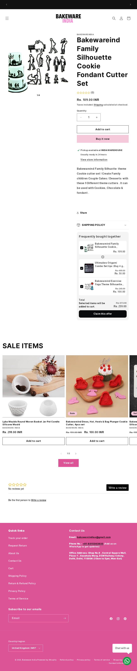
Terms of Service (18, 598)
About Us (13, 553)
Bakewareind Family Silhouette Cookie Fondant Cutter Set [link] (107, 245)
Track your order (18, 538)
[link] (89, 247)
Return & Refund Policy (22, 583)
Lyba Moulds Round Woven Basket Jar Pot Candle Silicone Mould (31, 423)
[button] (7, 18)
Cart (10, 568)
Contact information (119, 663)
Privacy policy (84, 660)
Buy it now (103, 138)
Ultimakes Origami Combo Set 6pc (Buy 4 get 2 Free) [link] (110, 264)
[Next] (63, 63)
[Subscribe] (64, 618)
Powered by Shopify (47, 660)
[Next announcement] (130, 4)
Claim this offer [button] (103, 313)
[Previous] (13, 63)
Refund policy (67, 660)
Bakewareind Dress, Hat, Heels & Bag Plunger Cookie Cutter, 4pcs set (97, 423)
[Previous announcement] (6, 4)
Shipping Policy (17, 576)
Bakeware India (29, 660)
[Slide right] (76, 453)
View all (68, 462)
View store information (94, 159)
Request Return (17, 545)
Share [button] (83, 212)
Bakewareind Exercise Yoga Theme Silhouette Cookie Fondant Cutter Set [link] (108, 283)
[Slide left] (61, 453)
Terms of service (102, 660)
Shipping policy (121, 660)
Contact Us (15, 561)
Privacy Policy (16, 591)
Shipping (98, 105)
